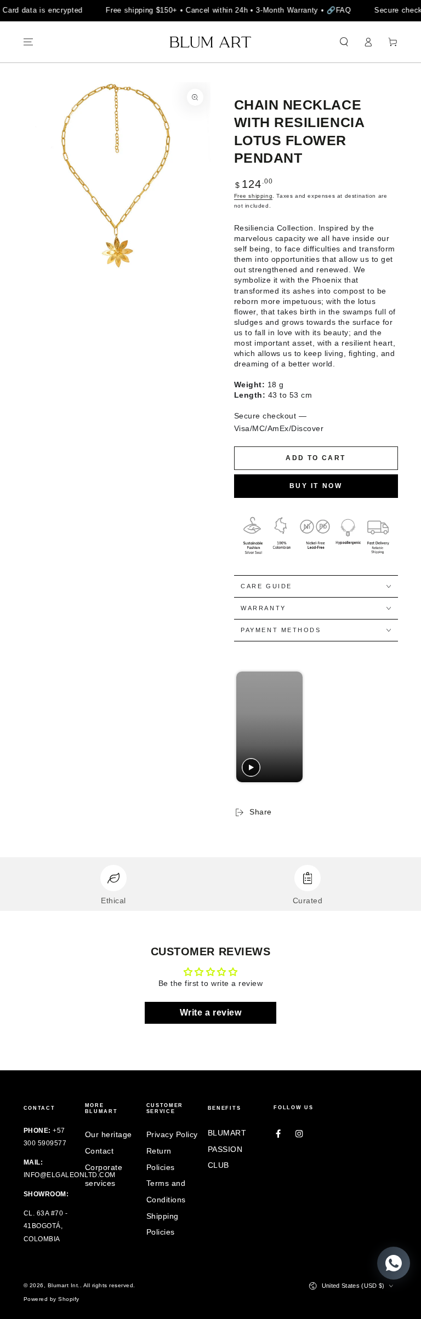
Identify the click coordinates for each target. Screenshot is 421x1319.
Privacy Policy (172, 1135)
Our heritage (108, 1135)
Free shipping (253, 196)
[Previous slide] (245, 727)
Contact (99, 1151)
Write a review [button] (210, 1012)
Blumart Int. (64, 1285)
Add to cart (315, 458)
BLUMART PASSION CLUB (227, 1149)
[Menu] (28, 42)
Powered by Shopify (51, 1299)
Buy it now (316, 486)
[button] (344, 42)
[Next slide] (384, 727)
